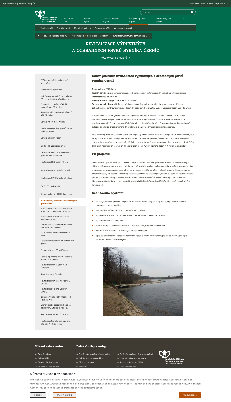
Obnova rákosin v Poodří (51, 138)
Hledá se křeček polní (128, 366)
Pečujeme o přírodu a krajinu (48, 366)
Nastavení (38, 395)
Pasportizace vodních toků (52, 89)
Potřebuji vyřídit (43, 358)
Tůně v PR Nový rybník (50, 186)
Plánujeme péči (46, 28)
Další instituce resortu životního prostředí (207, 3)
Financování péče (102, 28)
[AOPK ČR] (38, 36)
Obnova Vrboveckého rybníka (53, 121)
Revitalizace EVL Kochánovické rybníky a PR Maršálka (57, 113)
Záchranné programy (86, 362)
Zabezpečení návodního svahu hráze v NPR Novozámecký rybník (57, 226)
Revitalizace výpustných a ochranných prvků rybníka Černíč (59, 202)
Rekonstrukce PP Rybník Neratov (55, 314)
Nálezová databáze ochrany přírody (133, 358)
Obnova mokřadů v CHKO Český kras (56, 194)
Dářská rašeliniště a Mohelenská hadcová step (54, 81)
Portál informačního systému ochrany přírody (136, 354)
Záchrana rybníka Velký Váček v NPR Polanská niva (56, 298)
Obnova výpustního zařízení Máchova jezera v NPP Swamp (56, 258)
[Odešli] (192, 12)
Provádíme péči (63, 28)
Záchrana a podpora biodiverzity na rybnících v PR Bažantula (55, 153)
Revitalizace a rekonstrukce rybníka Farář (55, 234)
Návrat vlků (83, 366)
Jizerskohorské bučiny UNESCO (131, 362)
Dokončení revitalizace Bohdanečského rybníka (57, 242)
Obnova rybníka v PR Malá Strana (55, 250)
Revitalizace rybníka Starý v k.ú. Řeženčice (54, 266)
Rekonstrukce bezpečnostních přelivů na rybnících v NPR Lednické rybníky (56, 210)
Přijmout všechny (190, 395)
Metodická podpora (82, 28)
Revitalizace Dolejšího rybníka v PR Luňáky (55, 290)
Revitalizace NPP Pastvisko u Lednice (56, 178)
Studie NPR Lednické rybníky (53, 146)
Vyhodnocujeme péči (123, 28)
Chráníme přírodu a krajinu (48, 362)
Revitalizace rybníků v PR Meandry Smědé (55, 282)
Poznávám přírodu (44, 354)
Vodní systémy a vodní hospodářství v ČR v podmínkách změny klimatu (56, 97)
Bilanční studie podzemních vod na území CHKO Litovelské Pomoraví (56, 306)
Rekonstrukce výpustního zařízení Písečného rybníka (55, 218)
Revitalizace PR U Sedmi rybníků (54, 162)
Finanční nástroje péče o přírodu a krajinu (94, 354)
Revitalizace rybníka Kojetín (52, 274)
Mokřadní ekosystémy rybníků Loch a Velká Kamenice (56, 129)
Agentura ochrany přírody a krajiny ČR (19, 3)
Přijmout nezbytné (64, 395)
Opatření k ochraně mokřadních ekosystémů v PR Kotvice (54, 105)
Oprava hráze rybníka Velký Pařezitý (56, 170)
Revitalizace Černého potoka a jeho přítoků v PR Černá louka (55, 322)
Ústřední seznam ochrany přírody (91, 358)
